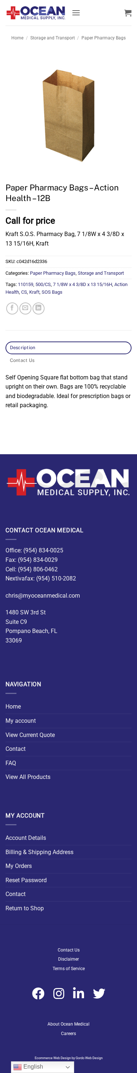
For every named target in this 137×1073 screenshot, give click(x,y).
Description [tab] (22, 347)
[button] (76, 13)
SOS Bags (52, 292)
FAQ (10, 763)
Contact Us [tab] (22, 360)
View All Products (27, 776)
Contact (15, 748)
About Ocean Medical (68, 1024)
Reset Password (26, 880)
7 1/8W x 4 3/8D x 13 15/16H (82, 284)
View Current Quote (30, 735)
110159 (25, 284)
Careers (68, 1033)
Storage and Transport (52, 37)
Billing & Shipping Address (39, 852)
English (32, 1067)
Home (17, 37)
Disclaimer (68, 959)
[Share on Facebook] (12, 308)
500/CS (43, 284)
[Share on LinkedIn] (39, 308)
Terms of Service (69, 968)
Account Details (25, 837)
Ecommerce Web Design (53, 1058)
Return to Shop (24, 908)
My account (20, 720)
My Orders (18, 865)
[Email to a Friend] (25, 308)
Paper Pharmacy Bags (103, 37)
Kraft (34, 292)
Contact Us (69, 950)
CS (24, 292)
